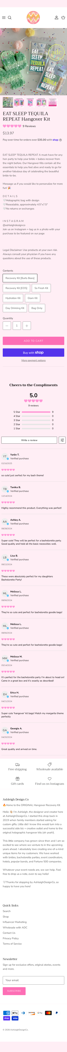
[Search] (11, 17)
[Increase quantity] (27, 326)
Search (7, 911)
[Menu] (4, 17)
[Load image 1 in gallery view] (33, 61)
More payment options (33, 360)
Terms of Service (12, 943)
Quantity (8, 318)
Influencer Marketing (15, 922)
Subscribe (14, 991)
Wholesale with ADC (15, 927)
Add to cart (33, 341)
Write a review (29, 440)
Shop (6, 916)
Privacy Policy (11, 938)
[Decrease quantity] (7, 326)
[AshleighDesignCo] (33, 17)
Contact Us (9, 933)
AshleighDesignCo (19, 1029)
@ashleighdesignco (48, 3)
